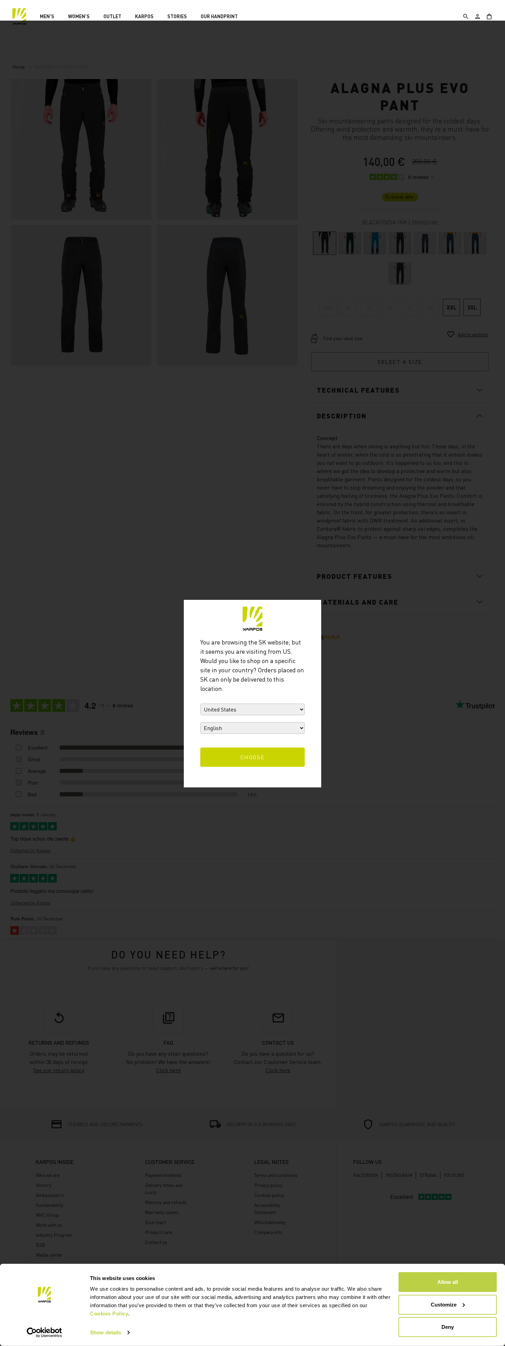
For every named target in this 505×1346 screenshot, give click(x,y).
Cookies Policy (109, 1313)
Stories (177, 16)
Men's (47, 16)
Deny (447, 1327)
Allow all (447, 1282)
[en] (19, 16)
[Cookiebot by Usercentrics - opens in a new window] (44, 1332)
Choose (252, 757)
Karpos (144, 16)
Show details (105, 1332)
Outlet (112, 16)
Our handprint (219, 16)
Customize (444, 1304)
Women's (79, 16)
